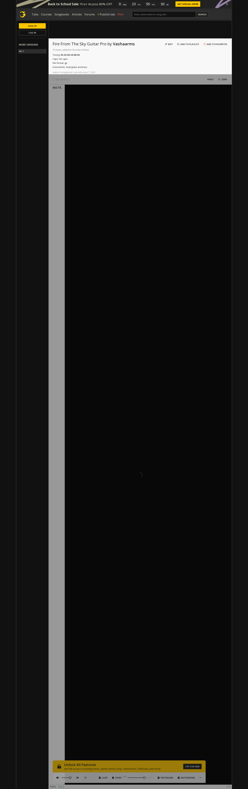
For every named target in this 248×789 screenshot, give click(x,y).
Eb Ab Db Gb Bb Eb (70, 54)
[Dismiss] (227, 4)
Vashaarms (124, 44)
